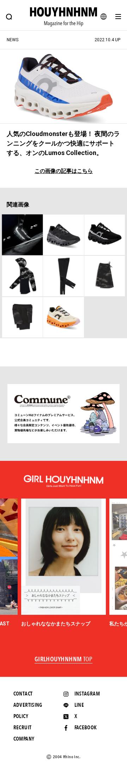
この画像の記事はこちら (64, 171)
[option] (63, 563)
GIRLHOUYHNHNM (64, 659)
